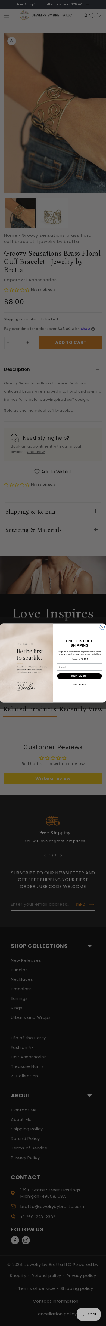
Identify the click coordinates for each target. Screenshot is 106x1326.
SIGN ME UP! (79, 676)
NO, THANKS (79, 684)
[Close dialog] (102, 627)
